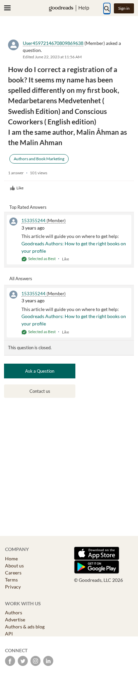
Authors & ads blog (25, 626)
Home (11, 558)
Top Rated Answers (28, 207)
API (9, 633)
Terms (11, 579)
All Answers (20, 278)
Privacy (13, 587)
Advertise (15, 619)
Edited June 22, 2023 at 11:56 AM (52, 56)
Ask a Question (39, 371)
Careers (13, 572)
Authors (13, 612)
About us (14, 565)
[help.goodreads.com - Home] (69, 8)
